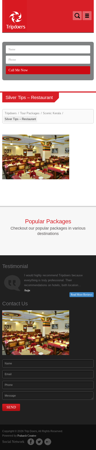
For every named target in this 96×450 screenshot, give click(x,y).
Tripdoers (11, 113)
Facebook (31, 442)
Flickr (48, 442)
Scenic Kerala (52, 113)
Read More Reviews (81, 294)
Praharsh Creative (26, 435)
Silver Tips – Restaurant (20, 119)
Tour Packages (30, 113)
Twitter (39, 442)
